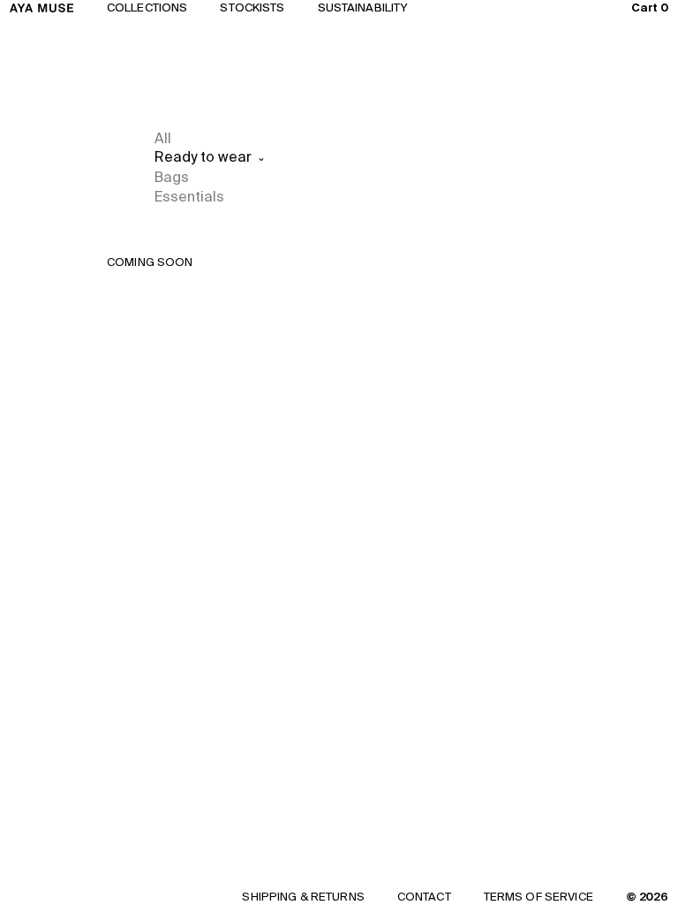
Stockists (252, 7)
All (162, 138)
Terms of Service (538, 896)
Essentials (189, 196)
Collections (147, 7)
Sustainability (363, 7)
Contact (424, 896)
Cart (649, 7)
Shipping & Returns (303, 896)
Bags (171, 177)
